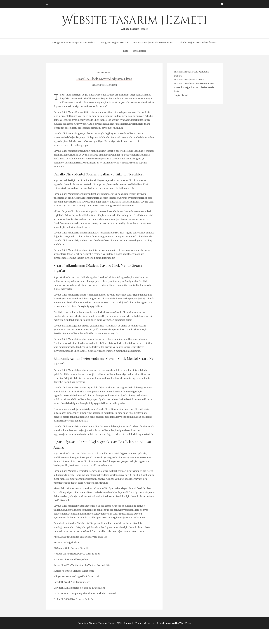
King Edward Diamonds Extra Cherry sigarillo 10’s (80, 536)
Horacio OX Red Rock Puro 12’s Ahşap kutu (77, 553)
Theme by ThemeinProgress (139, 623)
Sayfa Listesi (139, 50)
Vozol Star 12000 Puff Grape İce (71, 559)
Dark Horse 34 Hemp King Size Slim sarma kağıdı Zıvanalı (85, 593)
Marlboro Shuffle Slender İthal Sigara (74, 570)
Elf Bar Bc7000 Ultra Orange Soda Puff (74, 599)
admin (114, 85)
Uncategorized (104, 73)
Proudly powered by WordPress (174, 623)
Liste (125, 50)
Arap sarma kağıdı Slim (66, 542)
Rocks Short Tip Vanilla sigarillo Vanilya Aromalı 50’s (82, 565)
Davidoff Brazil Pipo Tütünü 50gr (72, 582)
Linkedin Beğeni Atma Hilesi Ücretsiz (197, 42)
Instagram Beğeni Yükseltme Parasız (153, 42)
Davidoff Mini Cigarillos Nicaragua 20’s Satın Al (79, 587)
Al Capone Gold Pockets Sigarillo (71, 548)
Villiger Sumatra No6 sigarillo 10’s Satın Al (76, 576)
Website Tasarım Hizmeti (134, 21)
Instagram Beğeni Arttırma (114, 42)
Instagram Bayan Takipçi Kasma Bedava (73, 42)
